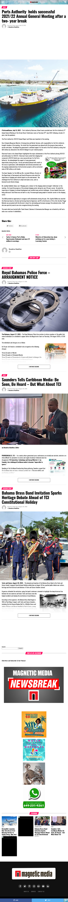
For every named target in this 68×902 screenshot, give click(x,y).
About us (26, 891)
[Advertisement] (34, 44)
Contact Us (41, 891)
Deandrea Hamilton (14, 27)
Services (33, 891)
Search (3, 647)
